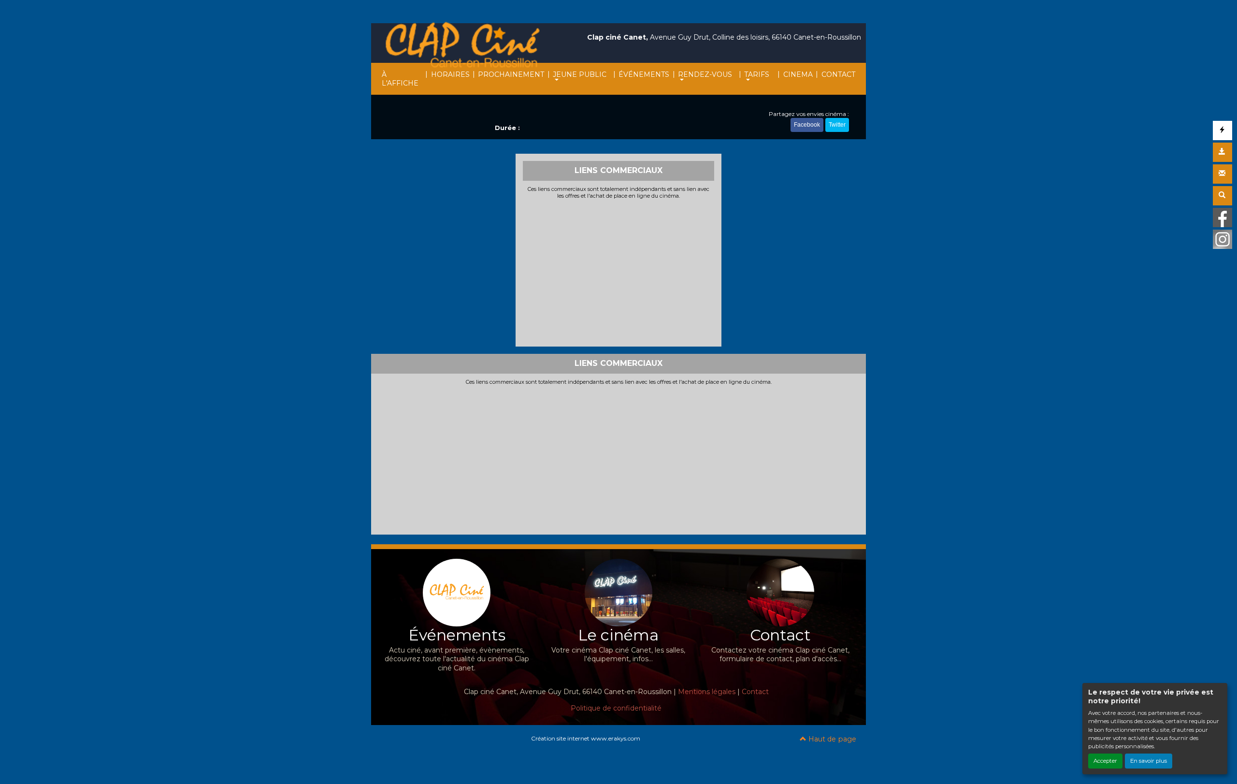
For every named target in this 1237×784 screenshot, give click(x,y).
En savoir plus (1148, 760)
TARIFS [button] (756, 74)
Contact (755, 691)
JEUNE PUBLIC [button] (579, 74)
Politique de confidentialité (616, 708)
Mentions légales (706, 691)
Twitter (837, 124)
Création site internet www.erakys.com (585, 738)
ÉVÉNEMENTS (643, 74)
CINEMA (798, 74)
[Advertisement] (619, 271)
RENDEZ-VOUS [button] (705, 74)
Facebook (807, 124)
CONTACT (838, 74)
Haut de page (831, 739)
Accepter (1105, 760)
